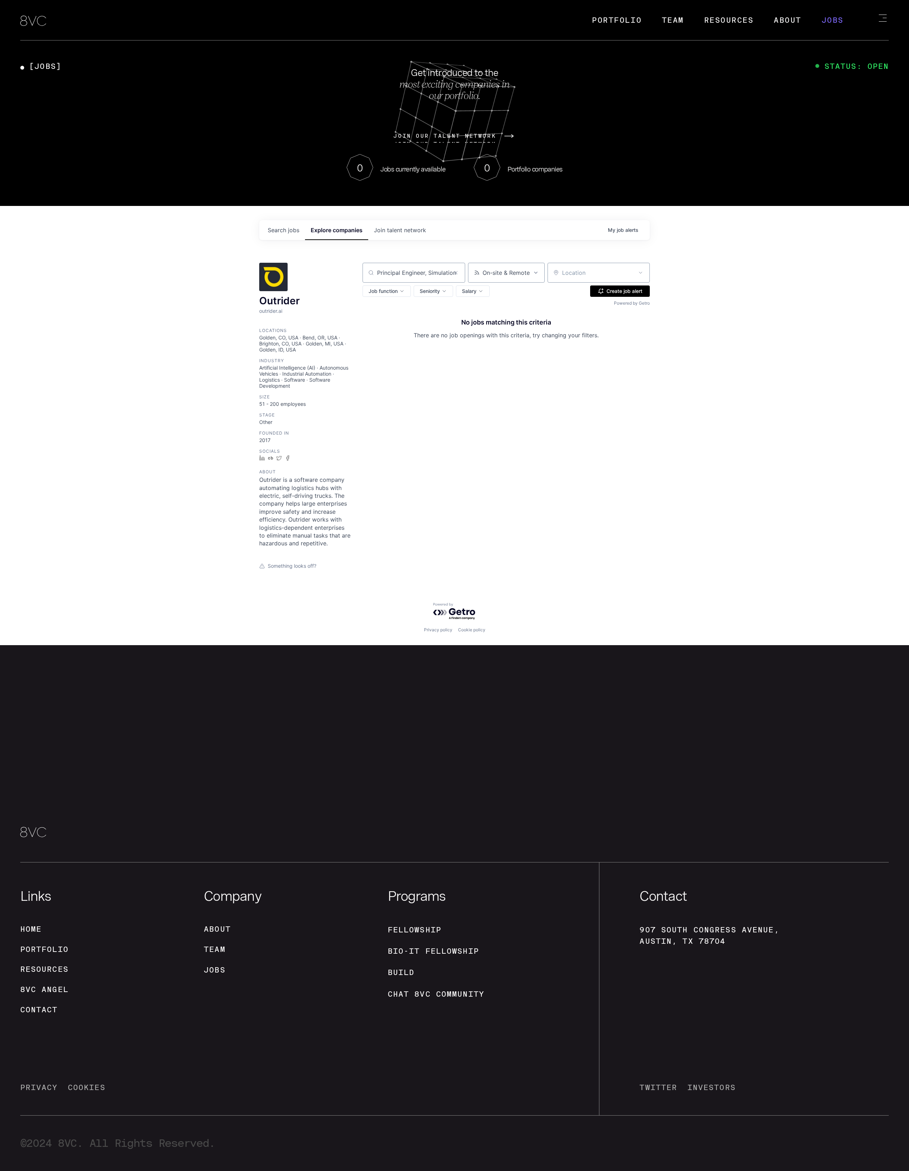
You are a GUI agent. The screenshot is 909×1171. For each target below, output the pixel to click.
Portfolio (617, 20)
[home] (33, 21)
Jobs (833, 20)
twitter (658, 1087)
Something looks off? (292, 566)
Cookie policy (471, 629)
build (401, 972)
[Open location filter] (640, 273)
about (217, 929)
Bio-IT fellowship (433, 951)
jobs (283, 230)
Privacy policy (438, 629)
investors (711, 1087)
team (214, 949)
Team (673, 20)
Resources (729, 20)
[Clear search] (456, 273)
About (787, 20)
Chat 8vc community (436, 994)
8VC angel (44, 989)
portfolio (44, 949)
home (31, 929)
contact (39, 1009)
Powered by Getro (632, 303)
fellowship (414, 929)
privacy (39, 1087)
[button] (387, 291)
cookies (86, 1087)
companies (337, 230)
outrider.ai (270, 311)
